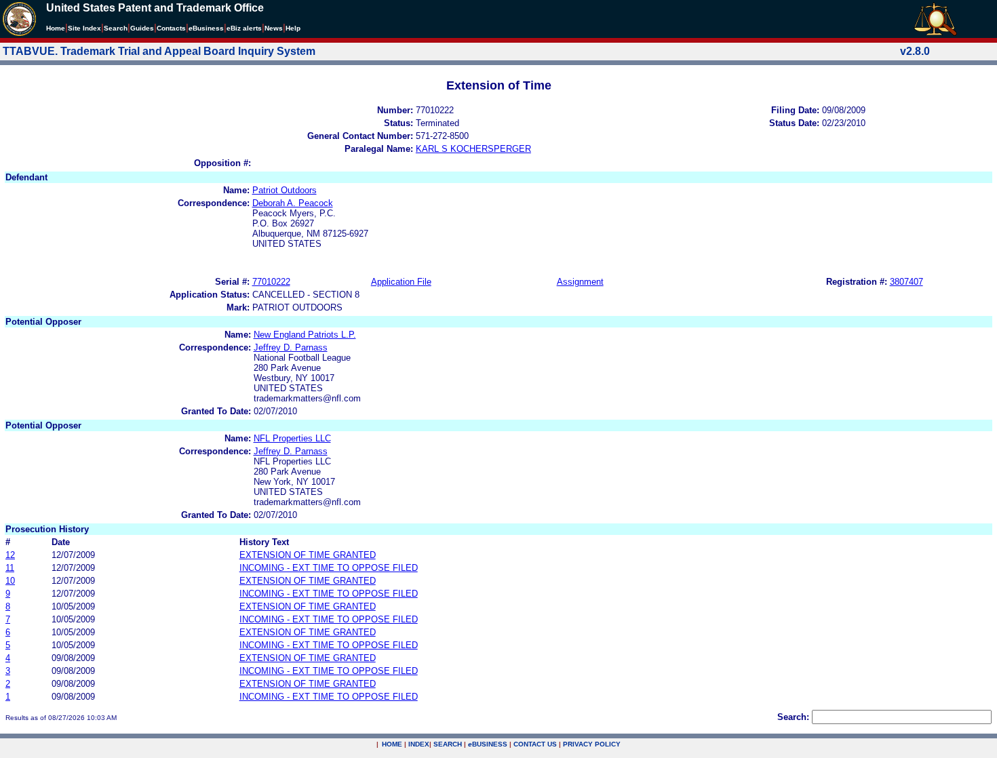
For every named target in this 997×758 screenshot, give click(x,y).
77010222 (271, 282)
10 (10, 581)
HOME (392, 744)
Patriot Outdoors (284, 190)
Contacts (171, 28)
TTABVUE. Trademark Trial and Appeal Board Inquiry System (159, 51)
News (274, 28)
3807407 (906, 282)
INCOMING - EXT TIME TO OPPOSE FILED (328, 568)
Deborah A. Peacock (292, 203)
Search (116, 28)
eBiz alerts (244, 28)
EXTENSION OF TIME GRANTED (307, 555)
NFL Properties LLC (292, 438)
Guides (142, 28)
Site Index (84, 28)
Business (206, 28)
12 (10, 555)
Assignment (580, 282)
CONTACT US (535, 744)
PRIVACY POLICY (592, 744)
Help (293, 28)
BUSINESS (487, 744)
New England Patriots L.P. (305, 335)
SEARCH (447, 744)
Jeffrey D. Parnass (291, 347)
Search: (793, 717)
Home (55, 28)
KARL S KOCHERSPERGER (473, 149)
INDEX (418, 744)
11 (9, 568)
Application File (401, 282)
